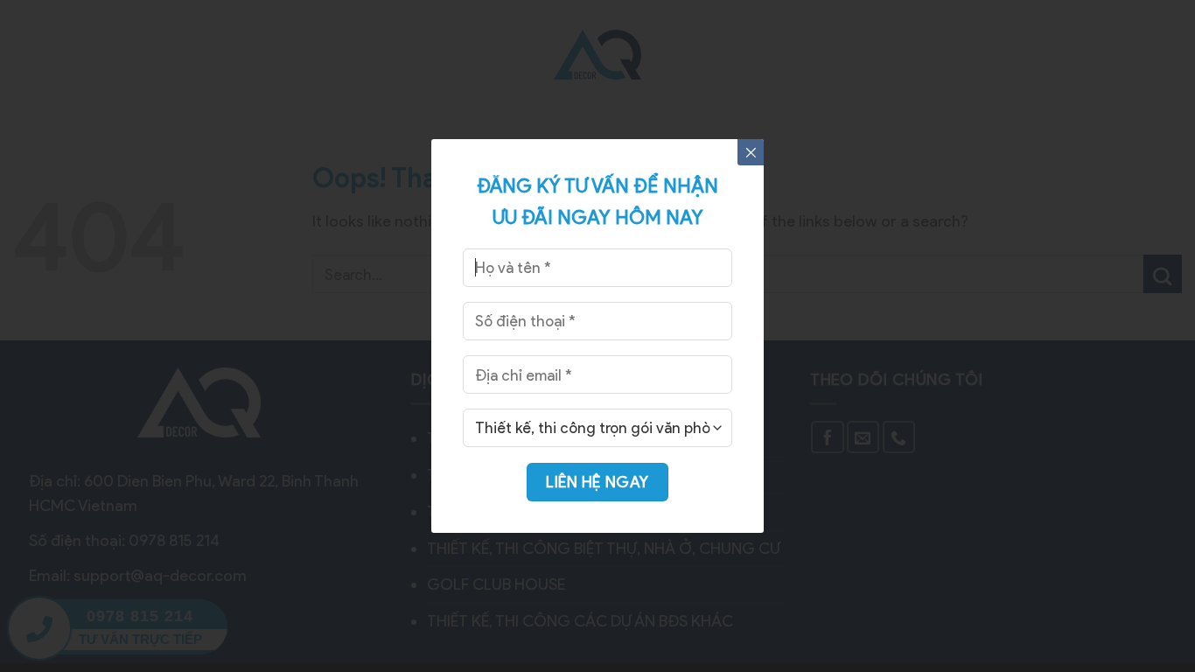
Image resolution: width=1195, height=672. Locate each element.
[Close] (750, 152)
